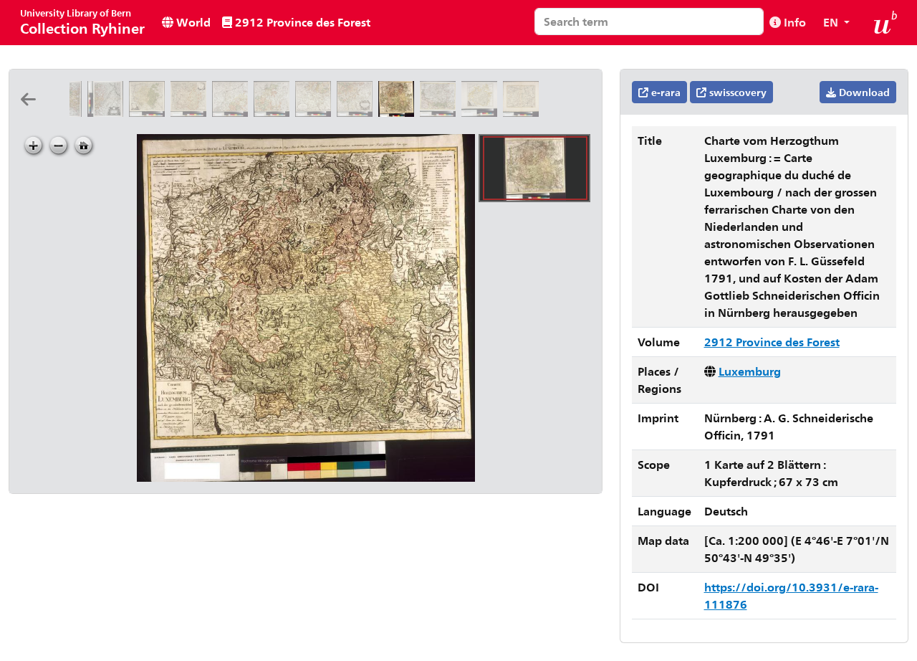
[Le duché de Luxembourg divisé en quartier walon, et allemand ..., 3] (316, 112)
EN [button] (832, 21)
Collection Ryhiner (82, 21)
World (192, 21)
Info (793, 21)
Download (863, 92)
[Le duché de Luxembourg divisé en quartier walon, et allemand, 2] (108, 112)
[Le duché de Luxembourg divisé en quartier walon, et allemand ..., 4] (357, 112)
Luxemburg (750, 371)
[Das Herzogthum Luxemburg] (482, 112)
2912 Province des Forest (301, 21)
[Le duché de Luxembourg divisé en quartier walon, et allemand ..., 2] (274, 112)
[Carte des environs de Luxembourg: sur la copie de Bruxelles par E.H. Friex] (522, 112)
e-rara (664, 92)
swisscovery (736, 92)
